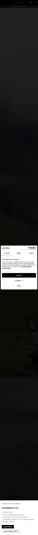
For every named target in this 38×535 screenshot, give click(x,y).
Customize (18, 280)
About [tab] (31, 253)
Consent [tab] (6, 253)
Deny (19, 286)
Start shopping (8, 527)
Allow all (19, 275)
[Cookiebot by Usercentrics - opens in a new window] (28, 248)
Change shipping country (11, 531)
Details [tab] (19, 253)
